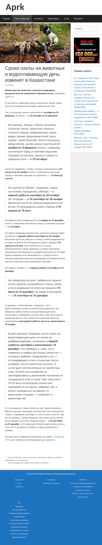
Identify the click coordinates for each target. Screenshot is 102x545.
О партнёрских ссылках (19, 530)
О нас (66, 18)
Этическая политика (51, 483)
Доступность (83, 497)
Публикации (53, 18)
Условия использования (82, 487)
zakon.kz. (9, 96)
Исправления (19, 517)
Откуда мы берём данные (19, 513)
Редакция (19, 506)
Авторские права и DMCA (19, 523)
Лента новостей (22, 18)
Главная (6, 18)
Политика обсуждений (19, 534)
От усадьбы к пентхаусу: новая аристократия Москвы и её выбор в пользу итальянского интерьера (87, 84)
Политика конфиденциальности (83, 483)
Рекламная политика (19, 527)
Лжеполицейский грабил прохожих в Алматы (28, 463)
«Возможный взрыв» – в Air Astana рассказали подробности (86, 114)
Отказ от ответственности (82, 493)
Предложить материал (19, 520)
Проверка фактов (19, 537)
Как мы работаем (19, 510)
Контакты (38, 18)
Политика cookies (83, 490)
